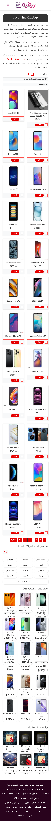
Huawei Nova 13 (13, 448)
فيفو (25, 571)
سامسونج (41, 560)
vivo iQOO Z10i (13, 113)
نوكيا (41, 576)
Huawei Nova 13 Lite (13, 524)
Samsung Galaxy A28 (38, 190)
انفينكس (10, 571)
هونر (10, 565)
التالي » (13, 540)
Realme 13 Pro (37, 372)
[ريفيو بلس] (25, 5)
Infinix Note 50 (37, 301)
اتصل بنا (29, 816)
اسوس (7, 807)
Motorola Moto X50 (13, 336)
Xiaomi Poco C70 (13, 301)
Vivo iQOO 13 (13, 486)
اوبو (41, 565)
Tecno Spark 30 (13, 372)
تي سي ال (36, 812)
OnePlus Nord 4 (37, 263)
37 (20, 540)
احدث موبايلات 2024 (16, 60)
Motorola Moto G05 (38, 486)
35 (29, 540)
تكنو (43, 812)
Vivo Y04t (37, 154)
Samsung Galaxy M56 (37, 336)
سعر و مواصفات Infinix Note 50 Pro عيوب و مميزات (38, 116)
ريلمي (25, 565)
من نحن (9, 812)
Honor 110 (13, 225)
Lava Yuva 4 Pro (38, 448)
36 (25, 540)
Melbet (21, 816)
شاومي (41, 571)
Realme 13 (13, 410)
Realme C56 (13, 190)
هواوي (10, 560)
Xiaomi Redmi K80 (13, 263)
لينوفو (10, 576)
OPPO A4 (37, 524)
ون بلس (25, 576)
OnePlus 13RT (13, 154)
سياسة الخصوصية (22, 812)
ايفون (25, 560)
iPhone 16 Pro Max (37, 225)
